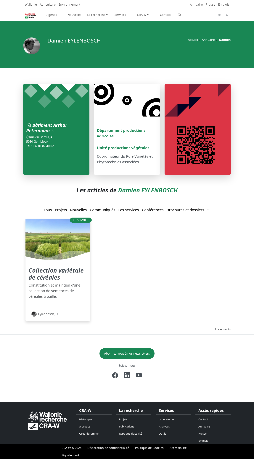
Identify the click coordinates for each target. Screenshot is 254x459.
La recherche (96, 15)
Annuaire (196, 4)
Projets (61, 209)
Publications (126, 426)
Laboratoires (166, 419)
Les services (128, 209)
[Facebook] (115, 375)
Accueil (193, 40)
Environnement (69, 4)
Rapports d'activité (130, 433)
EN (219, 15)
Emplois (223, 4)
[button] (208, 210)
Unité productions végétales (123, 147)
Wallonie (31, 4)
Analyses (164, 426)
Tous (48, 209)
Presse (210, 4)
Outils (162, 433)
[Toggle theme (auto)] (227, 15)
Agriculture (48, 4)
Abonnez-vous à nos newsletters (127, 353)
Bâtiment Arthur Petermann (46, 127)
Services (120, 15)
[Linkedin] (127, 375)
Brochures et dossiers (185, 209)
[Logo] (47, 420)
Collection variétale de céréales (56, 273)
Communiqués (102, 209)
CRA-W (141, 15)
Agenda (51, 15)
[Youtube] (139, 375)
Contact (165, 15)
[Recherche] (188, 14)
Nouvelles (74, 15)
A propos (84, 426)
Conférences (153, 209)
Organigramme (89, 433)
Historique (85, 419)
